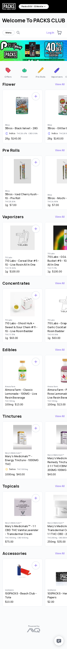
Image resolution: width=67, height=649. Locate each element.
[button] (59, 32)
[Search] (18, 32)
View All (60, 84)
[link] (8, 72)
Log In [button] (50, 32)
